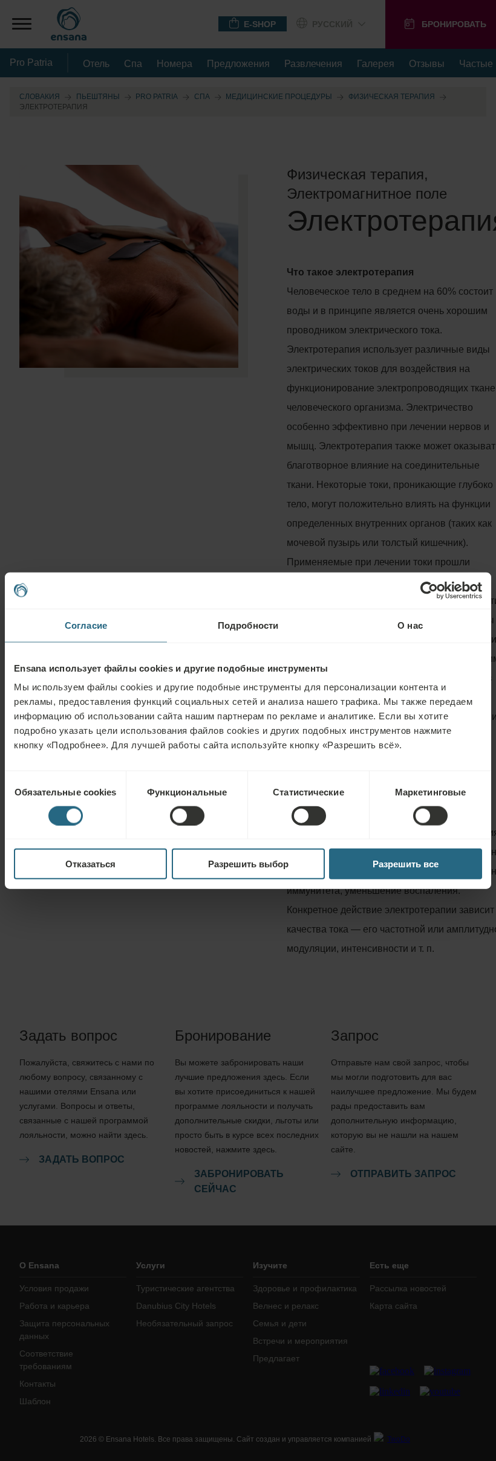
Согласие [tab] (86, 625)
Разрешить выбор (248, 864)
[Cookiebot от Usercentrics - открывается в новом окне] (429, 590)
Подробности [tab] (248, 625)
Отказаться (90, 864)
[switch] (187, 815)
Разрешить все (406, 864)
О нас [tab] (410, 625)
